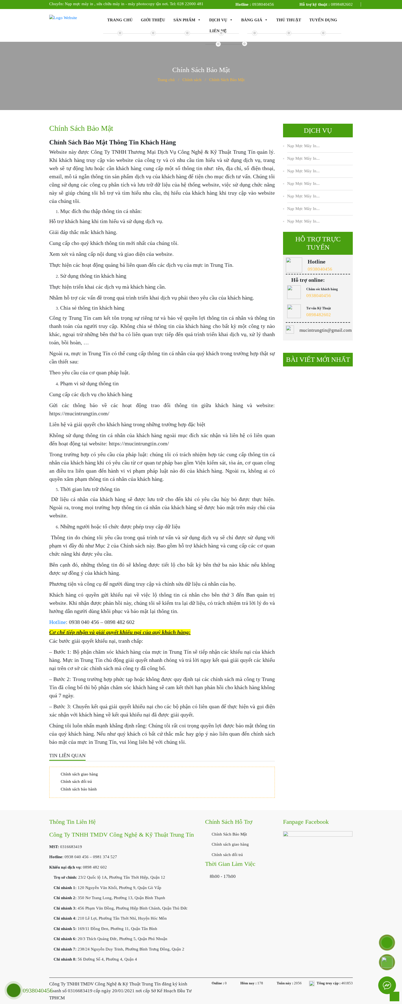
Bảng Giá (251, 20)
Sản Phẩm (184, 20)
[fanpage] (318, 857)
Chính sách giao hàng (79, 774)
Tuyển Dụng (323, 20)
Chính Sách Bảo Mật (229, 834)
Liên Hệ (218, 31)
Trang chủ (120, 20)
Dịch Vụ (218, 20)
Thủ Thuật (288, 20)
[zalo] (386, 962)
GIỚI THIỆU (153, 20)
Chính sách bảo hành (79, 789)
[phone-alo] (386, 942)
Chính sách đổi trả (76, 781)
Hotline (57, 622)
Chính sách (192, 80)
